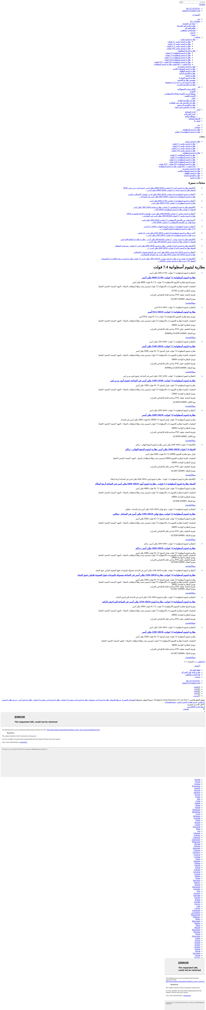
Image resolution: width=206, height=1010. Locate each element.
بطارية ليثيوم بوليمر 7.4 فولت (179, 44)
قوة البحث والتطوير (188, 30)
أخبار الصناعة (190, 112)
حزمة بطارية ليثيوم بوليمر (187, 702)
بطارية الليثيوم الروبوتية (186, 105)
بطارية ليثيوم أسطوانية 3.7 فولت (178, 53)
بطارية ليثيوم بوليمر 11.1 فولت (179, 46)
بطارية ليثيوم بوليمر (188, 39)
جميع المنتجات (170, 702)
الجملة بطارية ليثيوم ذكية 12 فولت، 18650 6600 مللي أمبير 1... (171, 248)
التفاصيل (188, 303)
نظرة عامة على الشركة (186, 26)
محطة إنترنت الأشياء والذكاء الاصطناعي (180, 94)
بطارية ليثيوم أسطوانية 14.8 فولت (177, 60)
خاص (193, 98)
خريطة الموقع (115, 700)
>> (195, 662)
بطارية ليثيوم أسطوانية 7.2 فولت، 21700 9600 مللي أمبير (173, 203)
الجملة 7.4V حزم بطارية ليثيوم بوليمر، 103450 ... (177, 261)
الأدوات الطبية (190, 96)
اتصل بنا (197, 121)
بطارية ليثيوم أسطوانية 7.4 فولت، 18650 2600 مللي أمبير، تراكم (166, 548)
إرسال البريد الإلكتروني (196, 707)
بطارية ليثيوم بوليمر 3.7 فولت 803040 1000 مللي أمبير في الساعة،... (169, 216)
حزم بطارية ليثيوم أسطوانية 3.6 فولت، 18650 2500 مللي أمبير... (171, 235)
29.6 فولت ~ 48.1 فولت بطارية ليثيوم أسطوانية (172, 64)
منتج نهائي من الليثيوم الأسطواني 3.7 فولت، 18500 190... (174, 222)
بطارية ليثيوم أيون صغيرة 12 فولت (74, 700)
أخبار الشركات (190, 114)
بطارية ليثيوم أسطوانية (187, 51)
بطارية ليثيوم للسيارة (187, 78)
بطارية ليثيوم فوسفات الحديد (184, 69)
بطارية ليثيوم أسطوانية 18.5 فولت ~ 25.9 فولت (172, 62)
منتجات (197, 37)
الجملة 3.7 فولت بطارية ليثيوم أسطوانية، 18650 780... (175, 210)
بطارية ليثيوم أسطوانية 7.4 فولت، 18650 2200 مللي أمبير (169, 632)
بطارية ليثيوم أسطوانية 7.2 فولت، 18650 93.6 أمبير (172, 312)
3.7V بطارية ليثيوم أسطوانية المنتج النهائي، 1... (177, 229)
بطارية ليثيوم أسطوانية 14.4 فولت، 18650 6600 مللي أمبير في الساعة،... (167, 197)
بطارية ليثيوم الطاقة (188, 71)
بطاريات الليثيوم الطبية (187, 100)
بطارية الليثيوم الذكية (187, 73)
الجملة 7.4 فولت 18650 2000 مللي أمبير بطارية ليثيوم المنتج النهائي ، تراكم (160, 449)
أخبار (198, 110)
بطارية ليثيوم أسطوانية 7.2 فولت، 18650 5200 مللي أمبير (169, 346)
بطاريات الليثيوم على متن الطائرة (182, 103)
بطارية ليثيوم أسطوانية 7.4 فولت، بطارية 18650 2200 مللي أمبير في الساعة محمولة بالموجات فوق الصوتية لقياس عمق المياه (137, 575)
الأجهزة (193, 91)
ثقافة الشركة (190, 28)
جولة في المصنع (189, 24)
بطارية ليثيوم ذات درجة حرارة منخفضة (180, 82)
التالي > (199, 662)
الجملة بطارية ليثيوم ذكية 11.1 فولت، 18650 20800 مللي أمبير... (171, 190)
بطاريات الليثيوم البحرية (186, 85)
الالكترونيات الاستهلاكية (186, 89)
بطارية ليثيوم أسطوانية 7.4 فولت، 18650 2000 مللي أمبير (169, 415)
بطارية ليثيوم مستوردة (187, 67)
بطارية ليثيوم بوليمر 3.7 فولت (179, 42)
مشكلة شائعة (190, 116)
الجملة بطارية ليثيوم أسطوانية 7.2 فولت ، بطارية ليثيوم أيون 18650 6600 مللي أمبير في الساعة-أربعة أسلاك (145, 484)
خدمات (193, 33)
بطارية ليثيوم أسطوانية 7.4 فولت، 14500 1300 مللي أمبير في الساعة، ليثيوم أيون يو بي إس (153, 380)
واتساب (186, 709)
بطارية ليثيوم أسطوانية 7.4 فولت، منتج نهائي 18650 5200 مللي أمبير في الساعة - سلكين (154, 514)
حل (199, 87)
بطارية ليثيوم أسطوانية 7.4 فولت (178, 55)
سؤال (193, 303)
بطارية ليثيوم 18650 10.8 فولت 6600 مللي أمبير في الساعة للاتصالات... (168, 255)
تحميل (193, 35)
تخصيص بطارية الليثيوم (187, 80)
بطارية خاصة (190, 76)
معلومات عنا (195, 21)
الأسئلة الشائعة (194, 119)
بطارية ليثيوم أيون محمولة (99, 700)
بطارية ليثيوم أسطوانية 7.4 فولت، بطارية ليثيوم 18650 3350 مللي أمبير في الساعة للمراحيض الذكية (149, 601)
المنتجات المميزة (128, 700)
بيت (198, 19)
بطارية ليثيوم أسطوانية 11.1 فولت (177, 57)
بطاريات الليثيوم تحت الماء (185, 107)
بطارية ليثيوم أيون (25, 700)
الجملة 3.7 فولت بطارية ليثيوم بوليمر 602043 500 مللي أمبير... (171, 242)
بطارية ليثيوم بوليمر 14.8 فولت (179, 48)
